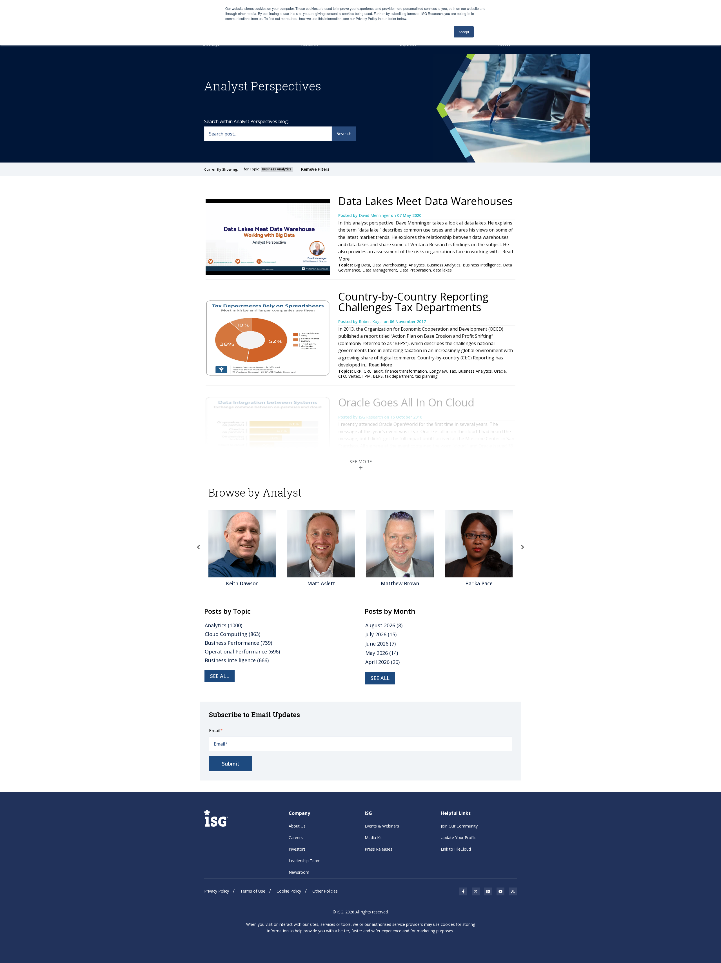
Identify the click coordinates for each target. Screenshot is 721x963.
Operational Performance (242, 651)
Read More (380, 365)
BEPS (378, 376)
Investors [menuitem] (297, 849)
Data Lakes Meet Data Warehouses (425, 201)
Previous (198, 547)
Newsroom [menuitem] (299, 872)
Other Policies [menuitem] (325, 891)
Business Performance (238, 642)
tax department (399, 376)
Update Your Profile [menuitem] (459, 837)
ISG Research (371, 417)
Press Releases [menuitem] (378, 849)
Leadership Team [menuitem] (305, 860)
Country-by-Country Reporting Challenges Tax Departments (413, 301)
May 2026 (381, 653)
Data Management (379, 270)
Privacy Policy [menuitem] (216, 891)
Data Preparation (415, 270)
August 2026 (383, 625)
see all (219, 676)
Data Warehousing (389, 265)
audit (378, 371)
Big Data (362, 265)
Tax (452, 371)
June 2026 (380, 643)
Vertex (354, 376)
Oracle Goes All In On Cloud (406, 402)
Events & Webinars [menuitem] (382, 826)
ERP (357, 371)
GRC (367, 371)
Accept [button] (464, 31)
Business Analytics (443, 265)
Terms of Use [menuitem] (252, 891)
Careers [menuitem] (296, 837)
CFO (342, 376)
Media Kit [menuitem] (373, 837)
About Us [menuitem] (297, 826)
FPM (366, 376)
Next (522, 547)
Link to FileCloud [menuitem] (456, 849)
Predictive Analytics (389, 459)
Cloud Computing (232, 634)
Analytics (417, 265)
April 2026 (382, 662)
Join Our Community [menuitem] (459, 826)
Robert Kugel (371, 321)
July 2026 (381, 634)
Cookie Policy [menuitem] (289, 891)
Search (344, 133)
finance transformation (406, 371)
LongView (438, 371)
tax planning (426, 376)
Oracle (500, 371)
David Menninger (375, 215)
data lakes (442, 270)
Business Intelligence (482, 265)
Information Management (384, 464)
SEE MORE (361, 462)
